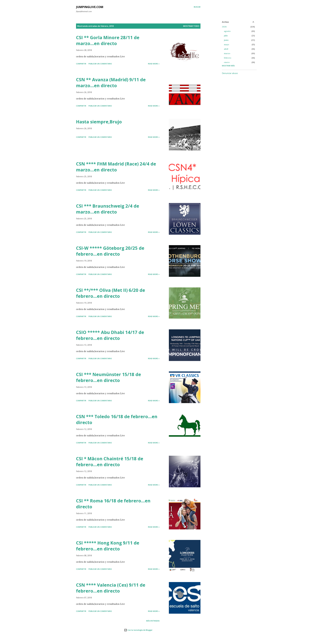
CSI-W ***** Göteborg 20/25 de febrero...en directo (110, 251)
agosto (227, 31)
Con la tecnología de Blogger (139, 630)
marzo (227, 53)
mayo (226, 44)
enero (227, 62)
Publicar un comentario (100, 63)
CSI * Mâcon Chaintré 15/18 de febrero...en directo (109, 462)
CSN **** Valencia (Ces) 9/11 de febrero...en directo (110, 588)
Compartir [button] (81, 63)
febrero (227, 58)
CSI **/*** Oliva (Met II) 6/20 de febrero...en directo (110, 293)
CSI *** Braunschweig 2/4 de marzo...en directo (107, 209)
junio (226, 40)
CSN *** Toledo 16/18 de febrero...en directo (116, 419)
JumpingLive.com (89, 7)
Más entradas (152, 621)
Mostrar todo (191, 26)
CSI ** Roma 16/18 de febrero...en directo (113, 504)
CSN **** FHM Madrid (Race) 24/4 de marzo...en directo (116, 167)
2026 (224, 26)
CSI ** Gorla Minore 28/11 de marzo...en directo (107, 40)
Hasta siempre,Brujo (99, 122)
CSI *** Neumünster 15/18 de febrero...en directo (108, 377)
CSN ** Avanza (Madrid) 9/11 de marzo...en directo (111, 83)
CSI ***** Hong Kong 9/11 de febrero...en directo (107, 546)
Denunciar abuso (230, 73)
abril (226, 49)
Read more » (153, 63)
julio (226, 35)
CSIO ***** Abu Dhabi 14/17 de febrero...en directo (110, 335)
